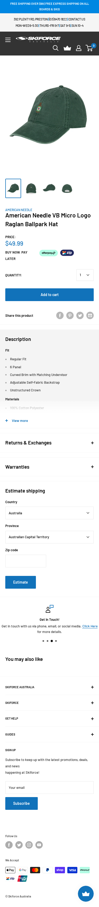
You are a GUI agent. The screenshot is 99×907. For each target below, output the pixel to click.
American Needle (18, 210)
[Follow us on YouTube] (39, 845)
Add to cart (50, 294)
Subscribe (21, 803)
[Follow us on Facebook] (9, 845)
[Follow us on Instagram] (29, 845)
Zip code (11, 550)
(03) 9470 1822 (58, 19)
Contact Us (76, 19)
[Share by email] (90, 315)
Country (11, 502)
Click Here (90, 626)
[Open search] (56, 48)
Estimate (20, 582)
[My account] (78, 48)
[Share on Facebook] (60, 315)
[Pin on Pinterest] (70, 315)
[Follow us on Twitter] (19, 845)
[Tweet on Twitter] (80, 315)
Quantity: (13, 275)
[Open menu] (8, 40)
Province (12, 526)
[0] (89, 48)
